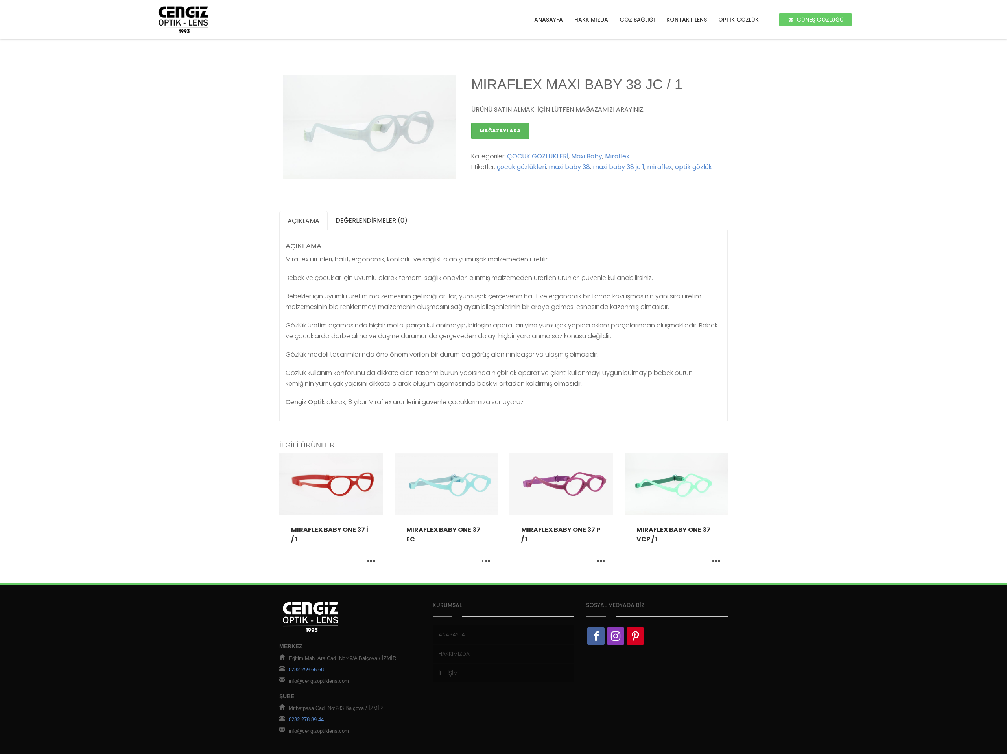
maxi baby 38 (569, 166)
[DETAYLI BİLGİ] (371, 562)
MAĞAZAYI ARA (500, 130)
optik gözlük (693, 166)
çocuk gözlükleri (521, 166)
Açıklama (303, 220)
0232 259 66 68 (306, 670)
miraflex (659, 166)
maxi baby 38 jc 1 (618, 166)
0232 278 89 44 (306, 720)
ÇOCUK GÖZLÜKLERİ (537, 156)
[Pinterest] (635, 636)
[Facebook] (596, 636)
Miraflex (617, 156)
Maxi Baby (586, 156)
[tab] (303, 220)
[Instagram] (615, 636)
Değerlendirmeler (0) (372, 220)
